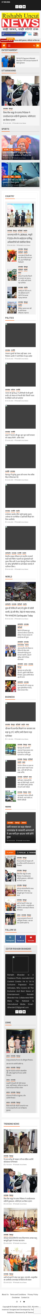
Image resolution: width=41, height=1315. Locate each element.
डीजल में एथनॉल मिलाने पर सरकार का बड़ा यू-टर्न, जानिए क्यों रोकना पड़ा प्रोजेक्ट (25, 279)
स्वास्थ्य (27, 645)
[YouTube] (24, 1011)
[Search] (34, 46)
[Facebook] (17, 1011)
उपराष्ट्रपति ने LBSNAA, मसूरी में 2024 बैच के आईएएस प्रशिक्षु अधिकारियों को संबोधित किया (19, 238)
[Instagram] (20, 1011)
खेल (12, 149)
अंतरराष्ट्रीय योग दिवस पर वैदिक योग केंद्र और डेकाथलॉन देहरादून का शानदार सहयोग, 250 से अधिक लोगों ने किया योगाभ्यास (25, 653)
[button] (9, 45)
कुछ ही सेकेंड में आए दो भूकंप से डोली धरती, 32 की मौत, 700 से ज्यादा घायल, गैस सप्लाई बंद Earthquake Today (20, 612)
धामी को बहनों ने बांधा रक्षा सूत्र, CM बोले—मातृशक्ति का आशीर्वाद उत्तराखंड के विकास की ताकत (20, 1278)
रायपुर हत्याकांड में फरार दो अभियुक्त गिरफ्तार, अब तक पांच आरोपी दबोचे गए (25, 920)
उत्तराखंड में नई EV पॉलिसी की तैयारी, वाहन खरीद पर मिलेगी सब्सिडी (25, 797)
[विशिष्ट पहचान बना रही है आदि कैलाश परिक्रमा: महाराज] (12, 307)
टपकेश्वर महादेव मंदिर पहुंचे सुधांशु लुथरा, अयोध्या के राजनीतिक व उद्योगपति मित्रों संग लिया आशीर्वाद (19, 516)
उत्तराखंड (5, 108)
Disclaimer (16, 1297)
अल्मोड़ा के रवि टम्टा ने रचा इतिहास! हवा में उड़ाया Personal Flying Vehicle (24, 294)
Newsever (19, 1312)
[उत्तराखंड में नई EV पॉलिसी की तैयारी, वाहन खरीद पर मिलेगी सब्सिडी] (10, 796)
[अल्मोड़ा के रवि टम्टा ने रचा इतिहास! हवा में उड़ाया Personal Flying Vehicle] (12, 292)
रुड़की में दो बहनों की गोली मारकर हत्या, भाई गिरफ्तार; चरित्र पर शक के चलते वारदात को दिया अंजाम (17, 1085)
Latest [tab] (10, 852)
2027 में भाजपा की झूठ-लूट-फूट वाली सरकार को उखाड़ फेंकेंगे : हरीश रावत (20, 436)
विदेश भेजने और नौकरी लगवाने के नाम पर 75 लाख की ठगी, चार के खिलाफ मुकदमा (17, 1108)
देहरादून (11, 108)
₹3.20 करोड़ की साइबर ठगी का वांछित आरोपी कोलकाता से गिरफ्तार (26, 863)
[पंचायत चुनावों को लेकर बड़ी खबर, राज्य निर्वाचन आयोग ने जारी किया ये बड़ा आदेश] (20, 335)
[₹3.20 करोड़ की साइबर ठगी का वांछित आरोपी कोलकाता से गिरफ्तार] (10, 861)
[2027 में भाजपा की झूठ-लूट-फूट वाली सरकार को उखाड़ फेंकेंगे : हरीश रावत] (20, 417)
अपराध (25, 664)
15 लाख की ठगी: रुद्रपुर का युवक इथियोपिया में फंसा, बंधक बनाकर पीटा (26, 687)
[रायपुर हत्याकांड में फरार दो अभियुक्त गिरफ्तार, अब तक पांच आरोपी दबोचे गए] (10, 919)
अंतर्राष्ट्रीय (8, 553)
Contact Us (25, 1297)
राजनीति (13, 350)
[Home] (4, 45)
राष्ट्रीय (25, 230)
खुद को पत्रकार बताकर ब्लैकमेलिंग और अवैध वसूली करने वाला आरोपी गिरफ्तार (16, 1073)
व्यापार (19, 273)
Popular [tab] (22, 852)
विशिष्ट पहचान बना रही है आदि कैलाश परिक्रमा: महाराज (25, 310)
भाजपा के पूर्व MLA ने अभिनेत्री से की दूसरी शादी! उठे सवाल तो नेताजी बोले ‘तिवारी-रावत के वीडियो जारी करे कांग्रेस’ (19, 395)
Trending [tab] (32, 852)
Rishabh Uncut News (20, 123)
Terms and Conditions (18, 1295)
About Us (5, 1295)
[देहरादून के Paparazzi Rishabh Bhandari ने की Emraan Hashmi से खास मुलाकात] (8, 61)
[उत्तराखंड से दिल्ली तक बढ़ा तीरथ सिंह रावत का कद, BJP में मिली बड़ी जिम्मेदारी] (12, 256)
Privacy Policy (33, 1295)
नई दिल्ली (20, 230)
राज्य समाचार (21, 645)
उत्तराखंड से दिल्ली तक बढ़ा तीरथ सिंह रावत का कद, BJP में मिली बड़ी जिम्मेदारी (25, 258)
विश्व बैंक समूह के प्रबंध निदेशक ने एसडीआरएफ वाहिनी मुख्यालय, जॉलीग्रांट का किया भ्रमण (19, 116)
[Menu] (9, 45)
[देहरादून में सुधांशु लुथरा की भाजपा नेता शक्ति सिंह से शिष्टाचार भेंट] (20, 456)
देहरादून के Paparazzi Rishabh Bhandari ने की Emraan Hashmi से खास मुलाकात (27, 60)
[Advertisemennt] (20, 34)
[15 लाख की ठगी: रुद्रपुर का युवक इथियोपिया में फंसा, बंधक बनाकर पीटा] (10, 686)
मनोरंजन (13, 389)
